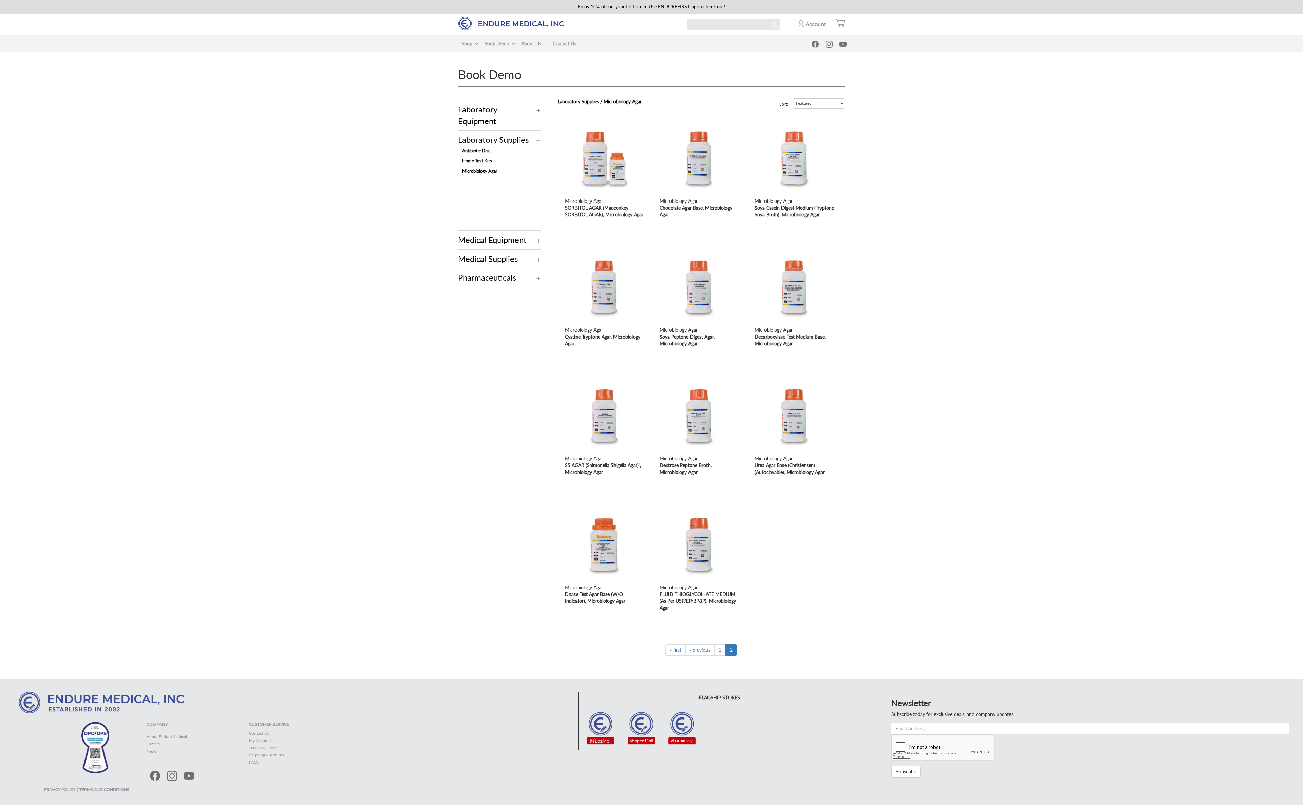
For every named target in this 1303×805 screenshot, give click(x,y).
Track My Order (263, 747)
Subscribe (906, 771)
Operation (538, 110)
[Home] (514, 23)
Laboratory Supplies (493, 140)
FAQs (254, 762)
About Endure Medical (167, 736)
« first (675, 650)
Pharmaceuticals (487, 277)
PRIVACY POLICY (59, 789)
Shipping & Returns (266, 755)
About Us (531, 43)
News (151, 751)
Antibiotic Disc (476, 150)
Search (774, 24)
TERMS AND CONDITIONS (104, 789)
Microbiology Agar (479, 171)
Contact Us (564, 43)
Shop (466, 43)
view (569, 121)
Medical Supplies (488, 259)
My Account (260, 740)
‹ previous (700, 650)
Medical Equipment (492, 240)
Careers (153, 743)
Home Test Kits (477, 161)
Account (816, 24)
